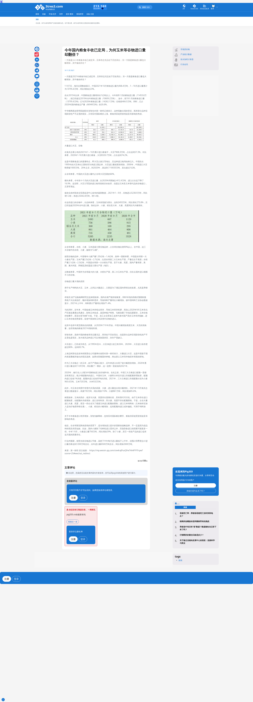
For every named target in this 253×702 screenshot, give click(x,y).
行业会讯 (184, 64)
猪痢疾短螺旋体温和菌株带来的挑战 (194, 521)
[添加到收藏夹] (37, 84)
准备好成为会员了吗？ (195, 491)
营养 (61, 14)
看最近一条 (72, 521)
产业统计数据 (186, 54)
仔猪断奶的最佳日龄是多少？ (192, 535)
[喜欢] (37, 96)
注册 (73, 497)
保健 (44, 14)
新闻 (37, 14)
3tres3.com (54, 6)
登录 (83, 497)
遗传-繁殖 (69, 14)
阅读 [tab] (185, 507)
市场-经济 (52, 14)
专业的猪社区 (50, 9)
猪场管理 (79, 14)
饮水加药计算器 (187, 59)
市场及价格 (185, 49)
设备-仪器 (90, 14)
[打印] (37, 90)
